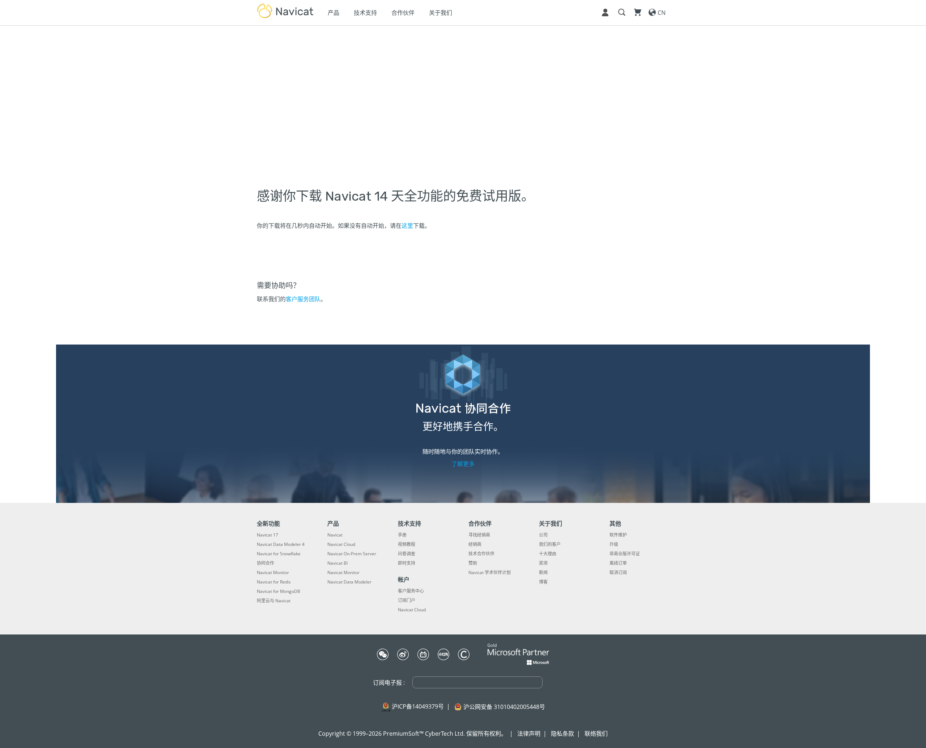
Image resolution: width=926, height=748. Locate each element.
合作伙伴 (403, 13)
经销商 (474, 544)
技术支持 (365, 13)
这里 (407, 226)
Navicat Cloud (341, 544)
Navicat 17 (267, 535)
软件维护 (618, 535)
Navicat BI (337, 563)
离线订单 (618, 563)
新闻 (543, 573)
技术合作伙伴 (481, 554)
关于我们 (440, 13)
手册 (402, 535)
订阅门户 (406, 600)
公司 (543, 535)
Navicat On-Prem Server (351, 554)
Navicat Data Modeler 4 (281, 544)
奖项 (543, 563)
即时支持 (406, 563)
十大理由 (547, 554)
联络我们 (596, 734)
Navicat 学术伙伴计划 (489, 573)
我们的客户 (550, 544)
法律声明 (528, 734)
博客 (543, 582)
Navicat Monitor (273, 573)
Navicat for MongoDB (278, 591)
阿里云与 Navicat (273, 601)
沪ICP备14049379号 (418, 706)
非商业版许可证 (624, 554)
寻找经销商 (479, 535)
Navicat (335, 535)
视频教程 (406, 544)
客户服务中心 (411, 591)
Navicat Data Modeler (349, 582)
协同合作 (265, 563)
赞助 (472, 563)
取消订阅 (618, 573)
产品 (333, 13)
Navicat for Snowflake (279, 554)
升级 (613, 544)
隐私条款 (562, 734)
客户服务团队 (303, 299)
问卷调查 (406, 554)
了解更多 (463, 464)
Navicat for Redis (274, 582)
